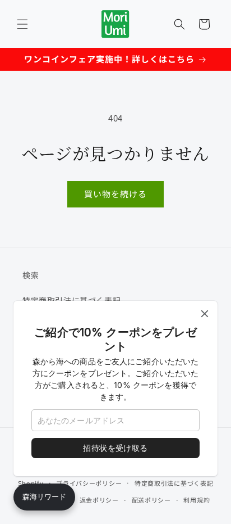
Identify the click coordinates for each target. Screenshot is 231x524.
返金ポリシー (99, 499)
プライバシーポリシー (89, 482)
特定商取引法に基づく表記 (174, 482)
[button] (22, 24)
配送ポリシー (151, 499)
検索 (30, 275)
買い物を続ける (115, 194)
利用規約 (196, 499)
